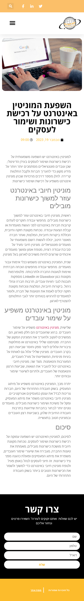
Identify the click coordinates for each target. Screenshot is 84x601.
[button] (10, 6)
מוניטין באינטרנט (47, 327)
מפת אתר (36, 590)
